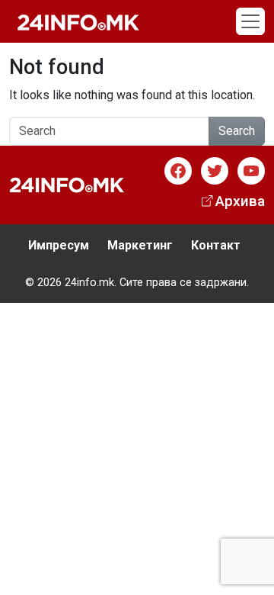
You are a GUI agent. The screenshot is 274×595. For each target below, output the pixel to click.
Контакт (216, 245)
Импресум (58, 245)
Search (236, 131)
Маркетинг (140, 245)
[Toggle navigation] (250, 21)
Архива (240, 201)
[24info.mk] (78, 21)
